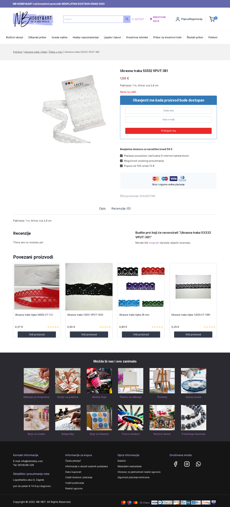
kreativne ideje (159, 19)
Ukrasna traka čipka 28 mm (134, 314)
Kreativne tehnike (137, 37)
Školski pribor (195, 37)
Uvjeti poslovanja (74, 482)
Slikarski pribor (37, 37)
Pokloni (212, 37)
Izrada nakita (60, 37)
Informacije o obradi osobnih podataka (86, 466)
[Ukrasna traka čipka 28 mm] (141, 286)
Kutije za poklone (67, 397)
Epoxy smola (193, 397)
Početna (17, 52)
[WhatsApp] (198, 464)
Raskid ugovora (74, 488)
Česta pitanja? (73, 460)
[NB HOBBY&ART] (33, 19)
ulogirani (154, 242)
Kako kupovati (73, 471)
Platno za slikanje (130, 397)
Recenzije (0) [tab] (121, 208)
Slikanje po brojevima (36, 397)
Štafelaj (162, 397)
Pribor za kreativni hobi (167, 37)
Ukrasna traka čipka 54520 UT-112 (34, 314)
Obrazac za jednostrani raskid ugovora (139, 471)
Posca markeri (131, 434)
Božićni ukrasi (14, 37)
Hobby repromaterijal (86, 37)
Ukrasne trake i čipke (35, 52)
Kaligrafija (68, 434)
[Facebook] (175, 464)
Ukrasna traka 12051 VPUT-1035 (85, 314)
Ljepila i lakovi (112, 37)
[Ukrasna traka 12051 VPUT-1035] (88, 286)
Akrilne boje (99, 397)
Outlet (139, 19)
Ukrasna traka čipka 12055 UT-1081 (190, 314)
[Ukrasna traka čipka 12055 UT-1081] (193, 286)
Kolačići (122, 460)
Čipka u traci (56, 52)
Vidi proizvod (37, 334)
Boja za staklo (36, 434)
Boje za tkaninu (99, 434)
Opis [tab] (102, 208)
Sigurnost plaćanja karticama (134, 477)
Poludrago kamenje (193, 434)
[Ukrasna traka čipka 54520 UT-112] (36, 286)
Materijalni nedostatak (130, 466)
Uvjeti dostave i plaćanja (78, 477)
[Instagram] (187, 464)
